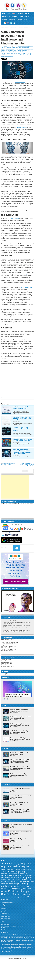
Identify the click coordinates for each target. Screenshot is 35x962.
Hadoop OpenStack (16, 879)
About (8, 13)
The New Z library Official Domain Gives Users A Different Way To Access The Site (22, 418)
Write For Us (4, 929)
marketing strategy (15, 889)
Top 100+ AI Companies (6, 927)
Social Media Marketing (12, 897)
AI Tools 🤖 (20, 13)
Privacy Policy (4, 923)
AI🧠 (13, 14)
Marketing (14, 884)
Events (2, 921)
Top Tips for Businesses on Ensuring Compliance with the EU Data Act (19, 731)
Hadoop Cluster (10, 53)
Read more (7, 951)
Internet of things (22, 47)
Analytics (20, 27)
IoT (14, 881)
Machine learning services (26, 287)
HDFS (2, 54)
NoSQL (2, 56)
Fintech (17, 877)
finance (13, 877)
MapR (19, 54)
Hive (12, 881)
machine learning (14, 54)
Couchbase (3, 51)
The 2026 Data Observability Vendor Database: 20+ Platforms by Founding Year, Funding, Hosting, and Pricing (21, 768)
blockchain (11, 869)
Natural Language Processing (25, 274)
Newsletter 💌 (12, 19)
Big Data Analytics (9, 50)
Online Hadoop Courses (6, 662)
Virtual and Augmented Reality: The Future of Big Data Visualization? (8, 464)
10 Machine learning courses (7, 666)
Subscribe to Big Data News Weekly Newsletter (12, 926)
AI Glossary (4, 910)
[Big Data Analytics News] (17, 9)
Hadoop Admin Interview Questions (9, 643)
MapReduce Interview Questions (8, 651)
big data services (17, 50)
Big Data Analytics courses (7, 664)
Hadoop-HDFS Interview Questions (9, 640)
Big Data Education (5, 913)
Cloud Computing (7, 47)
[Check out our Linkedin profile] (14, 23)
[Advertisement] (15, 487)
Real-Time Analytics (11, 894)
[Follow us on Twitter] (11, 23)
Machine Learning (14, 218)
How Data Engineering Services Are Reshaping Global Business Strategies (19, 724)
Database (4, 875)
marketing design (17, 886)
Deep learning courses (6, 659)
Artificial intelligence (28, 48)
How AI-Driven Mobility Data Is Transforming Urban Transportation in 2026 (20, 717)
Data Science (4, 16)
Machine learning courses (7, 660)
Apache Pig (21, 48)
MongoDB (29, 54)
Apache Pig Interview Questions (8, 649)
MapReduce (23, 54)
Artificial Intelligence (26, 46)
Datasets (20, 19)
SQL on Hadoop (21, 897)
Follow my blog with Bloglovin (7, 902)
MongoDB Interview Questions (8, 645)
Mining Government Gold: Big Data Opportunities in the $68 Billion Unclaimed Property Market (20, 739)
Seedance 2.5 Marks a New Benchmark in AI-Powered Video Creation (22, 429)
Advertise (4, 19)
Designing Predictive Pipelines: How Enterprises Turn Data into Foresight (19, 710)
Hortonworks (7, 54)
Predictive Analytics (10, 48)
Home (3, 13)
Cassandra (28, 869)
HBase (31, 53)
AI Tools (25, 19)
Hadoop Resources (18, 53)
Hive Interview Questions (7, 650)
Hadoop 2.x (3, 53)
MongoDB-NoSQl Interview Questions (9, 646)
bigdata (5, 46)
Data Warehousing (24, 51)
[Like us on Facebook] (8, 23)
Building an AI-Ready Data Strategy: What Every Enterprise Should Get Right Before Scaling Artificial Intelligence (22, 451)
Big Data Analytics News (12, 27)
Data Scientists (16, 51)
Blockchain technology (20, 869)
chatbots (3, 872)
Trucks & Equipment (7, 365)
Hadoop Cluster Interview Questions (9, 642)
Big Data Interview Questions (7, 639)
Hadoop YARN (26, 53)
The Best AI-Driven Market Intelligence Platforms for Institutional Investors (19, 774)
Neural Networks (21, 269)
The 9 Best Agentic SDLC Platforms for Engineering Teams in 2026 (23, 439)
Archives (3, 674)
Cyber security (23, 873)
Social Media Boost (5, 924)
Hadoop (13, 16)
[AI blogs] (17, 612)
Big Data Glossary (22, 16)
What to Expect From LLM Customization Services (20, 407)
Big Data (26, 14)
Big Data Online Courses (6, 663)
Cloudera (10, 873)
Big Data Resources (5, 916)
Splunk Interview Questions (7, 647)
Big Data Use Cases (5, 918)
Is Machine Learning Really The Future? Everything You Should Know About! (27, 464)
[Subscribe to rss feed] (5, 23)
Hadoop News (15, 47)
